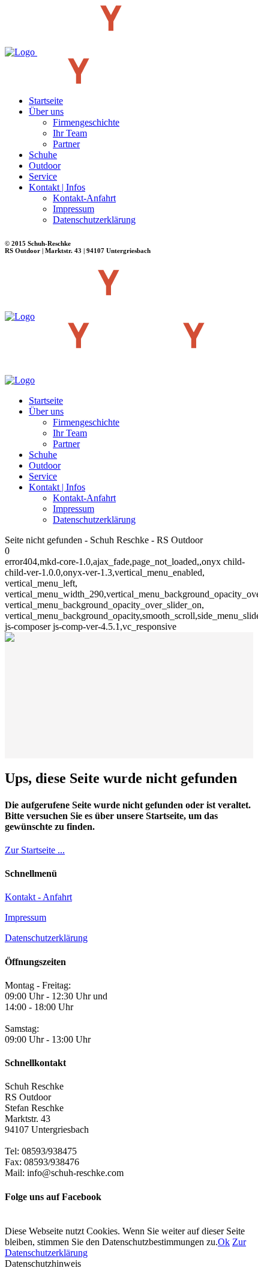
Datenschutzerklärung (46, 938)
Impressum (25, 917)
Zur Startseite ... (35, 850)
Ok (224, 1242)
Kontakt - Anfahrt (38, 897)
